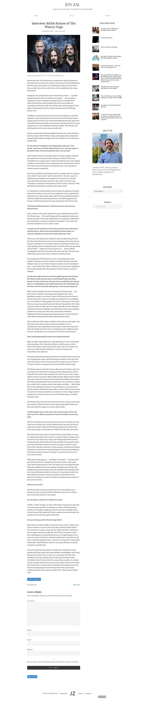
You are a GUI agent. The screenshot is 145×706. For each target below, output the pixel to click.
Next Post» (76, 585)
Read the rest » (97, 174)
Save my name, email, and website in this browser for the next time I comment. (52, 662)
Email (29, 640)
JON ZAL (72, 4)
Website (30, 649)
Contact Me (63, 693)
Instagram (88, 693)
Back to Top (32, 677)
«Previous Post (31, 585)
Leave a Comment (60, 31)
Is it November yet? (106, 38)
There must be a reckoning (109, 47)
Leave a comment (34, 579)
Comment (31, 601)
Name (29, 630)
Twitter (80, 693)
